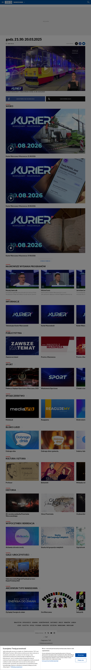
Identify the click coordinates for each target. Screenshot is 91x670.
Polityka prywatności (16, 667)
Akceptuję (81, 655)
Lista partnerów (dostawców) (50, 661)
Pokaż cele (81, 660)
